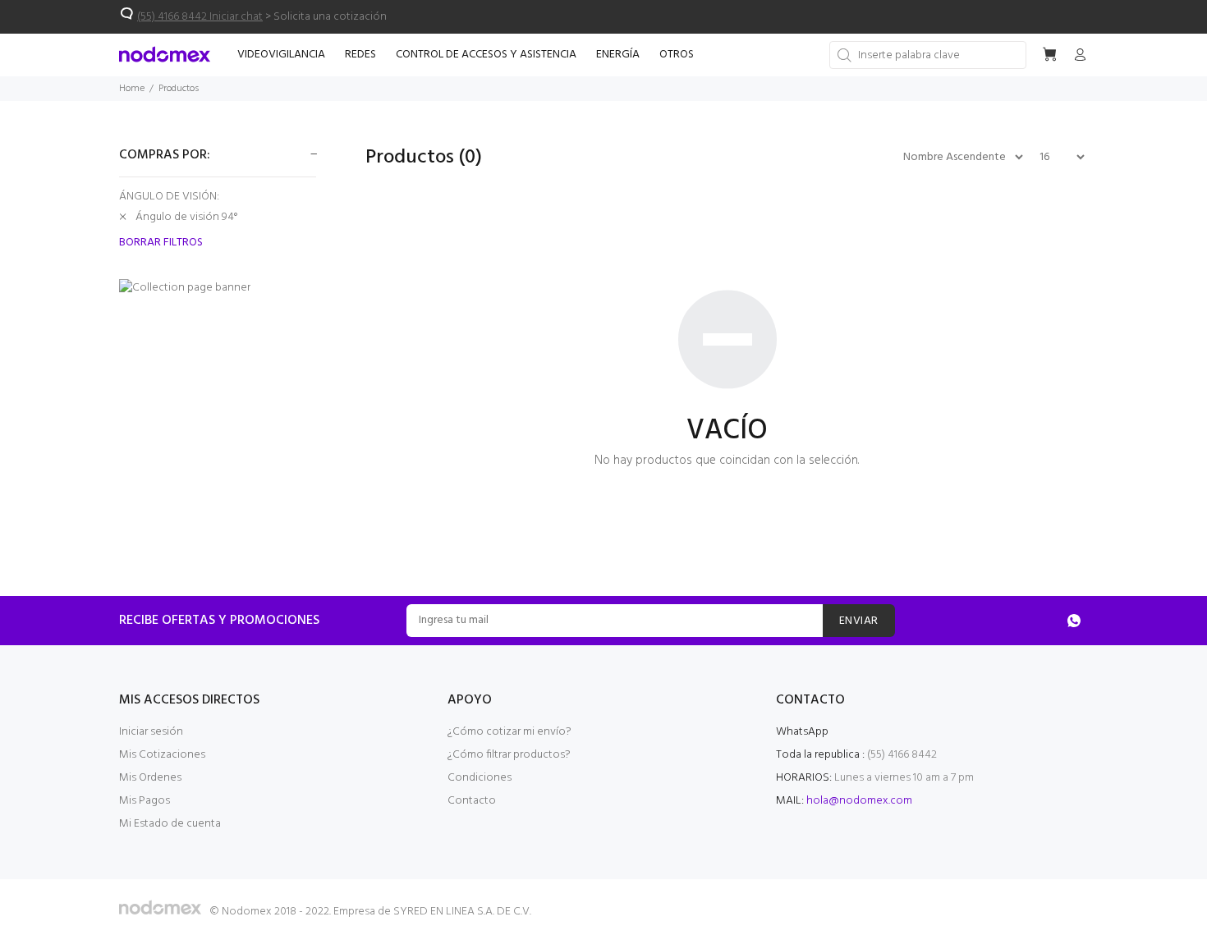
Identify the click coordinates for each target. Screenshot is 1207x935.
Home (132, 88)
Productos (178, 88)
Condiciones (479, 777)
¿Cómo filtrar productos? (509, 754)
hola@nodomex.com (859, 800)
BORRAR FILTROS (161, 243)
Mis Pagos (144, 800)
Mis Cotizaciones (162, 754)
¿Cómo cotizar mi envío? (509, 731)
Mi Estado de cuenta (170, 823)
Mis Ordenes (150, 777)
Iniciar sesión (151, 731)
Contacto (471, 800)
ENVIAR (859, 621)
